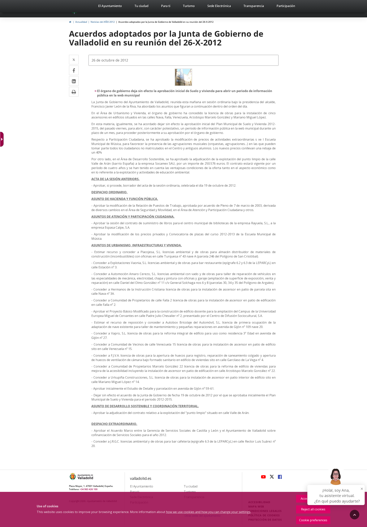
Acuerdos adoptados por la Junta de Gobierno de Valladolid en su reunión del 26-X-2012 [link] (166, 21)
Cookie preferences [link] (313, 520)
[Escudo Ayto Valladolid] (73, 476)
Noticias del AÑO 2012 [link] (103, 21)
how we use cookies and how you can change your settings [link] (208, 512)
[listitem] (110, 7)
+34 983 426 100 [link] (88, 489)
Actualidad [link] (81, 21)
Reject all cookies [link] (313, 509)
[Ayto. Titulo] (85, 476)
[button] (336, 485)
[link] (110, 7)
